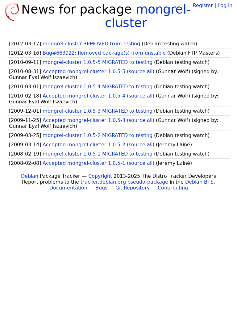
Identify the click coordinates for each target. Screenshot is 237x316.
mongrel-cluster (148, 16)
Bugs (101, 188)
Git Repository (132, 188)
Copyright (100, 176)
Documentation (68, 188)
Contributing (173, 188)
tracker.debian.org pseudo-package (124, 182)
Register (203, 5)
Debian (29, 176)
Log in (225, 5)
